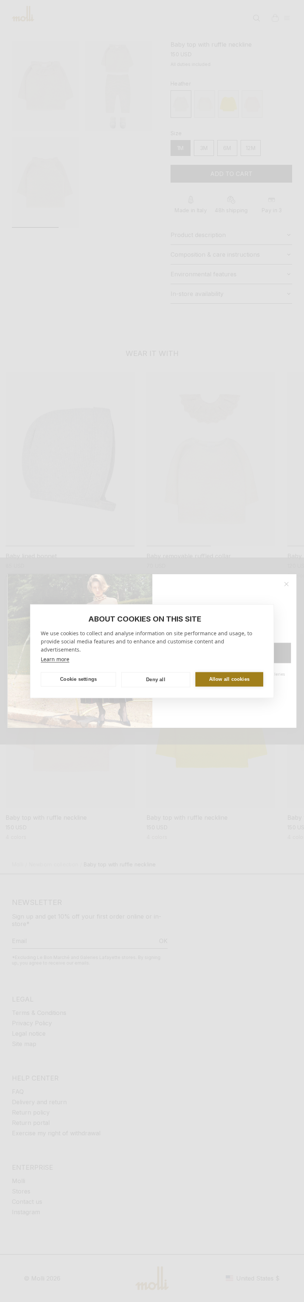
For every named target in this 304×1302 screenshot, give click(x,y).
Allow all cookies (229, 679)
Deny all (155, 679)
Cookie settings (78, 679)
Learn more (55, 658)
